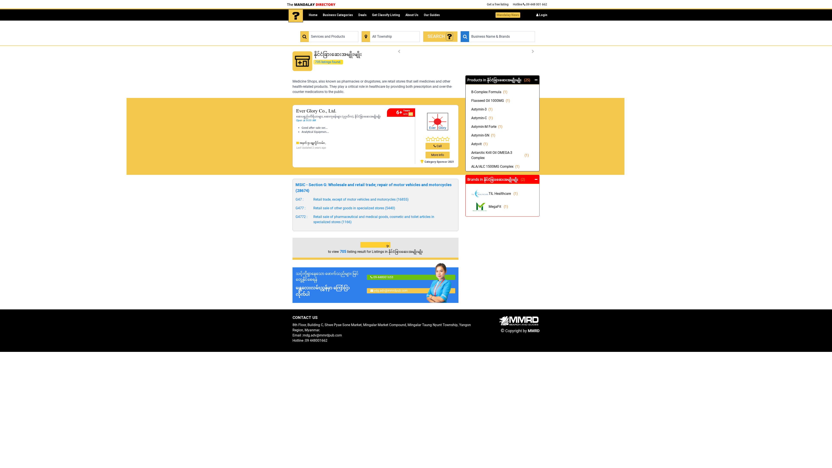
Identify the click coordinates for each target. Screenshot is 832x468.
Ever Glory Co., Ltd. (316, 111)
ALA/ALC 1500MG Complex (495, 166)
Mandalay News (508, 15)
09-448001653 (383, 277)
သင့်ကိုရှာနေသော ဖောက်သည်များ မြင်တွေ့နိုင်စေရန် (327, 284)
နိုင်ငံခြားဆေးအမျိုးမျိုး (368, 116)
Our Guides (432, 15)
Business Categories (338, 15)
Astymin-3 (482, 109)
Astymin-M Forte (486, 127)
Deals (362, 15)
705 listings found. (328, 62)
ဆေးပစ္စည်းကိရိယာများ (309, 116)
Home (313, 15)
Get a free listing (498, 4)
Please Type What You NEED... (319, 28)
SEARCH (436, 36)
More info (437, 155)
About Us (411, 15)
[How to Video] (449, 37)
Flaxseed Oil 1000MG (490, 101)
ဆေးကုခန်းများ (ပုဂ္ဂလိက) (338, 116)
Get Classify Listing (386, 15)
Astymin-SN (483, 135)
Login (542, 15)
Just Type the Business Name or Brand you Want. (491, 28)
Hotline (530, 4)
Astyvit (479, 144)
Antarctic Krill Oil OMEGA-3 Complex (500, 155)
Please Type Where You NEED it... (382, 28)
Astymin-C (482, 118)
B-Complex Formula (489, 92)
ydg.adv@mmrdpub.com (391, 290)
